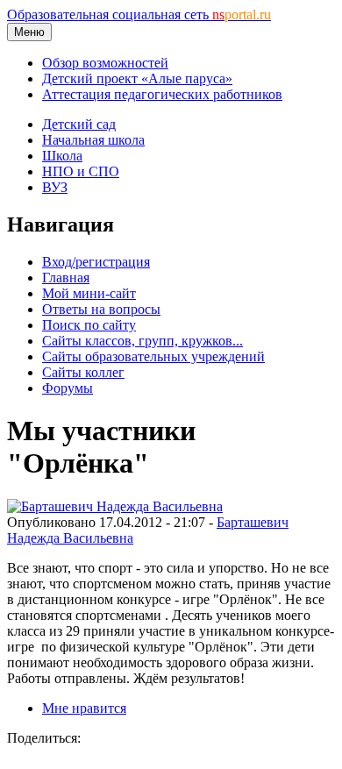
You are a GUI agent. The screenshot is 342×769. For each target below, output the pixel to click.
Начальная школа (93, 139)
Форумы (67, 388)
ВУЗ (55, 187)
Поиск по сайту (89, 324)
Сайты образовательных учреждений (153, 356)
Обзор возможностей (105, 62)
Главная (65, 277)
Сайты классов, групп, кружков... (142, 340)
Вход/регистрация (96, 261)
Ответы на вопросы (101, 309)
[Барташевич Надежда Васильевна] (115, 506)
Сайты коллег (83, 372)
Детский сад (79, 124)
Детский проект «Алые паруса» (137, 78)
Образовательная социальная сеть (139, 14)
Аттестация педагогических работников (162, 94)
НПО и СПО (80, 171)
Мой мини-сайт (89, 293)
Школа (62, 155)
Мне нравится (84, 708)
